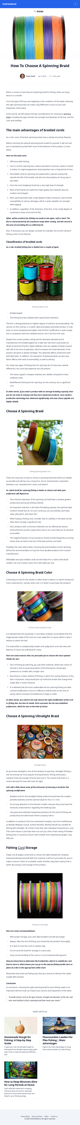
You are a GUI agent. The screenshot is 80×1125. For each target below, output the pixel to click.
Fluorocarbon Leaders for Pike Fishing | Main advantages (58, 1040)
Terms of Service (37, 1116)
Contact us (54, 1116)
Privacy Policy (25, 1116)
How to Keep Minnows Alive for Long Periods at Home (20, 1083)
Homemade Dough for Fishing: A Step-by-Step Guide (17, 1040)
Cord (21, 847)
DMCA (46, 1116)
